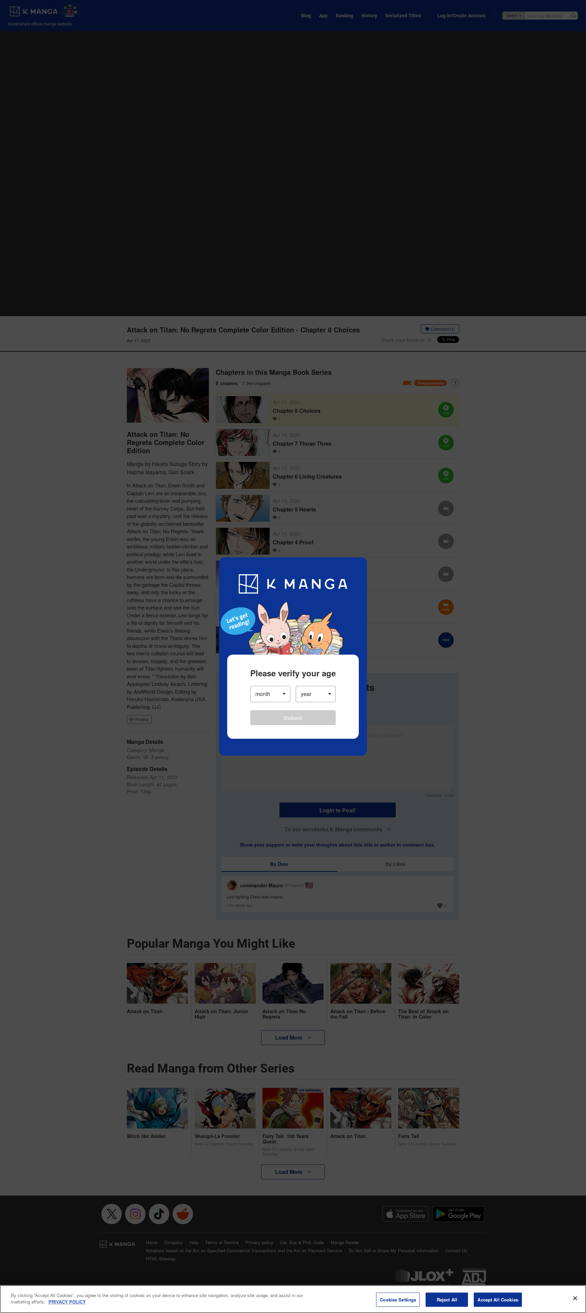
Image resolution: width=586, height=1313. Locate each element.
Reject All (447, 1299)
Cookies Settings (398, 1299)
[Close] (575, 1298)
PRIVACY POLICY (67, 1301)
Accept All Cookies (497, 1299)
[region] (293, 1299)
